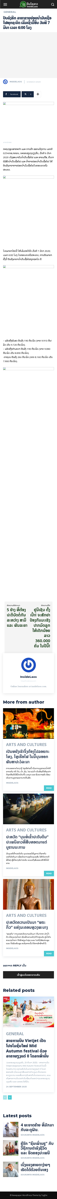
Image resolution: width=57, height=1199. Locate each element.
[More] (38, 94)
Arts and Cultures (26, 745)
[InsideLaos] (6, 81)
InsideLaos (16, 82)
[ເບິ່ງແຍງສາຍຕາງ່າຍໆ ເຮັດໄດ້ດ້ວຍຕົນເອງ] (10, 1169)
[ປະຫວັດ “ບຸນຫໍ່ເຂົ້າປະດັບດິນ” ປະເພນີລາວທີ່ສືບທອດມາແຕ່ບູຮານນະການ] (28, 809)
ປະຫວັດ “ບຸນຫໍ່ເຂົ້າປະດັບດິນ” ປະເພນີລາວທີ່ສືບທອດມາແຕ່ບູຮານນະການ (27, 842)
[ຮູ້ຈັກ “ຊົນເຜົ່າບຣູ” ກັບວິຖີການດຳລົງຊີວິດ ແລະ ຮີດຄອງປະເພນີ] (10, 1148)
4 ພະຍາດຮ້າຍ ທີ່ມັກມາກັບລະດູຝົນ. (37, 1127)
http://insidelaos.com (28, 681)
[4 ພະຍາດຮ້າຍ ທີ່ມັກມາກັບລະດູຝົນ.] (10, 1129)
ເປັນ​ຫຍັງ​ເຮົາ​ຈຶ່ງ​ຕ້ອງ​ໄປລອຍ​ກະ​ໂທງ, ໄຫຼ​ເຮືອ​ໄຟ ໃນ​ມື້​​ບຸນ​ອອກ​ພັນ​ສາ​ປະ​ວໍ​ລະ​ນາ (27, 756)
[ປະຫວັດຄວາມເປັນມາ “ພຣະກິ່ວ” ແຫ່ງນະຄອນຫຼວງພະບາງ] (28, 894)
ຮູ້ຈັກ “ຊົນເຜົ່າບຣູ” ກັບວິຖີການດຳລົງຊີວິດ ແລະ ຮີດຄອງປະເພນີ (37, 1148)
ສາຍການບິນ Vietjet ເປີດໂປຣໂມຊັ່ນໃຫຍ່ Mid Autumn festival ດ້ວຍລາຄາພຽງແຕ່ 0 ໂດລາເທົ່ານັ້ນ (27, 1048)
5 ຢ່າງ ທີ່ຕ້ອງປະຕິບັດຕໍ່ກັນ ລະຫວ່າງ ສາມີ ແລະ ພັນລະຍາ (17, 617)
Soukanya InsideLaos (32, 1135)
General (9, 12)
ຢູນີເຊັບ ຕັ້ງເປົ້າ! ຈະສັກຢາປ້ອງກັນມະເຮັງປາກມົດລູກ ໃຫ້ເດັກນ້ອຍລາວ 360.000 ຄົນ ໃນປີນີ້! (40, 627)
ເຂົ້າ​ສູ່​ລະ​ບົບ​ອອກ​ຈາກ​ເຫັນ (28, 974)
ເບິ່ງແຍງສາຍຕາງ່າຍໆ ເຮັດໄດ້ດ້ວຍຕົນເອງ (35, 1167)
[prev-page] (5, 1097)
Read (49, 788)
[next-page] (10, 1097)
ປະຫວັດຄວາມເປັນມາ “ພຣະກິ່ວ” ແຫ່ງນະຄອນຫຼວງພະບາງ (27, 925)
